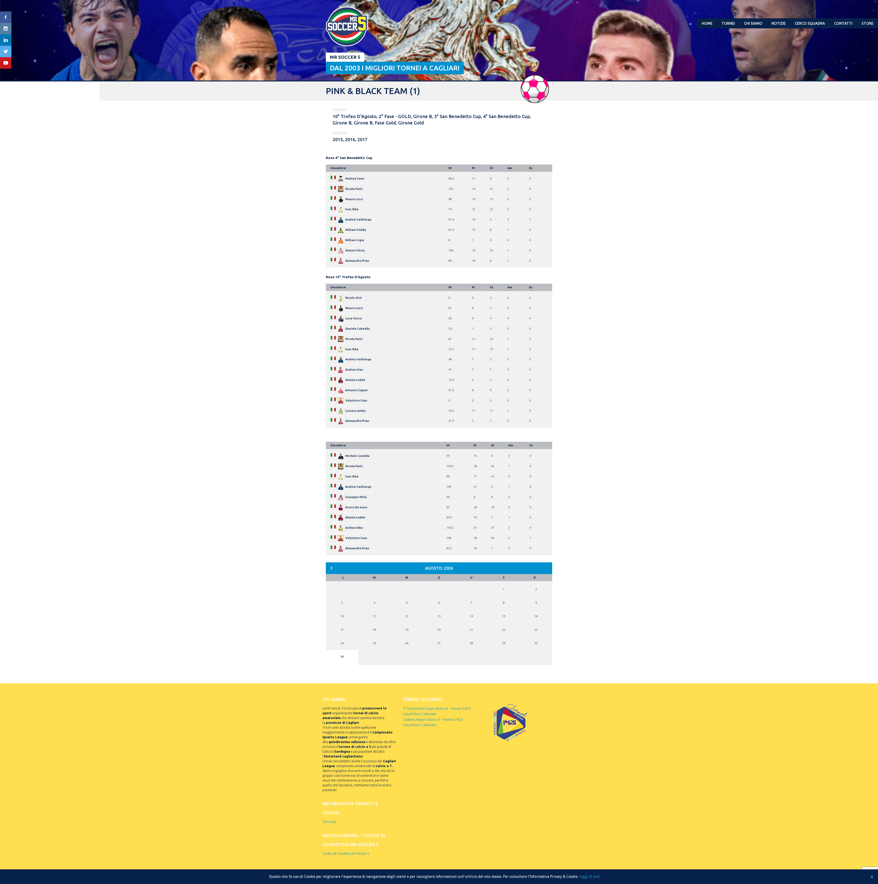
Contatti (843, 23)
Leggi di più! (589, 876)
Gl (491, 168)
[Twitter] (5, 51)
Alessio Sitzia (355, 250)
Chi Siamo (753, 23)
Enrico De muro (356, 507)
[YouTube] (5, 63)
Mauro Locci (354, 199)
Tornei (728, 23)
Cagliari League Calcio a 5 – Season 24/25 (433, 719)
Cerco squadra (810, 23)
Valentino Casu (356, 400)
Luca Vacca (353, 318)
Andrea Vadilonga (358, 219)
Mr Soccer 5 (345, 57)
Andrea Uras (354, 369)
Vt (450, 168)
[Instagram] (5, 28)
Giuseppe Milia (356, 497)
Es (531, 168)
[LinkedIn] (5, 40)
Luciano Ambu (355, 410)
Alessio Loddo (355, 379)
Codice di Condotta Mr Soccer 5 (345, 853)
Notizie (778, 23)
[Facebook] (5, 17)
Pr (473, 168)
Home (707, 23)
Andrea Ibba (354, 527)
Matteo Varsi (354, 178)
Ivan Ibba (352, 209)
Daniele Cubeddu (357, 328)
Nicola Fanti (354, 188)
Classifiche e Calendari (419, 714)
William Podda (355, 229)
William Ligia (354, 240)
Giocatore (338, 168)
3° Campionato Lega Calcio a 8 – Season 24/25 (437, 708)
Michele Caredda (357, 455)
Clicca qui (329, 822)
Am (509, 168)
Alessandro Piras (357, 260)
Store (867, 23)
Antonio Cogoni (356, 390)
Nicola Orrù (353, 297)
